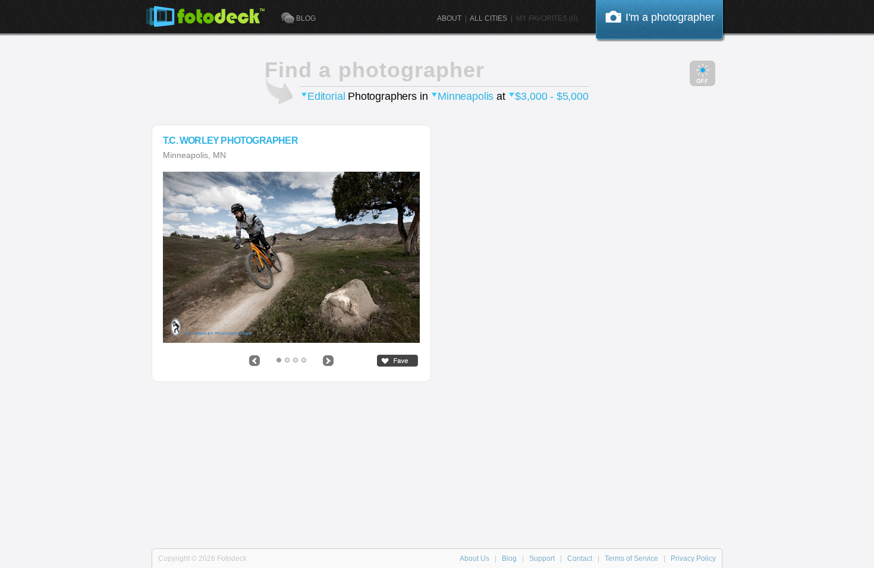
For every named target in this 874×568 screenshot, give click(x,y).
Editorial (326, 96)
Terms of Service (631, 558)
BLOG (306, 18)
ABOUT (449, 18)
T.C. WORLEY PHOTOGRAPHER (230, 141)
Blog (509, 558)
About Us (474, 558)
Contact (579, 558)
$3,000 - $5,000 (551, 96)
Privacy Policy (693, 558)
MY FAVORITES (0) (547, 18)
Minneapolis (465, 96)
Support (542, 558)
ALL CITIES (488, 18)
